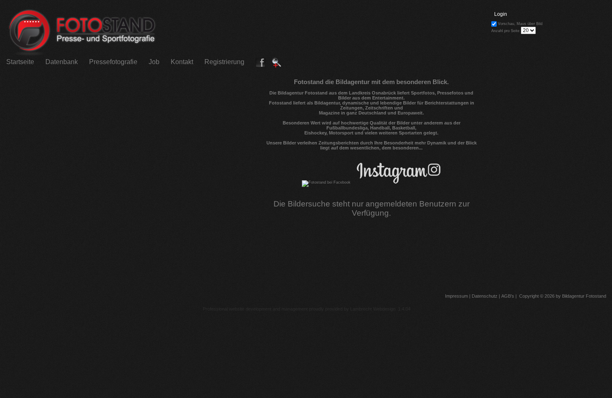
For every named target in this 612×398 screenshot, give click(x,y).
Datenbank (62, 61)
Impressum (456, 296)
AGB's (507, 296)
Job (154, 61)
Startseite (20, 61)
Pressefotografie (113, 61)
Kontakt (182, 61)
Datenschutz (484, 296)
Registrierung (224, 61)
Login (500, 14)
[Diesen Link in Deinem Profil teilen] (261, 65)
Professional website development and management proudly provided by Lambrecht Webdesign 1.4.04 (306, 308)
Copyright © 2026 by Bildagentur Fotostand (562, 296)
